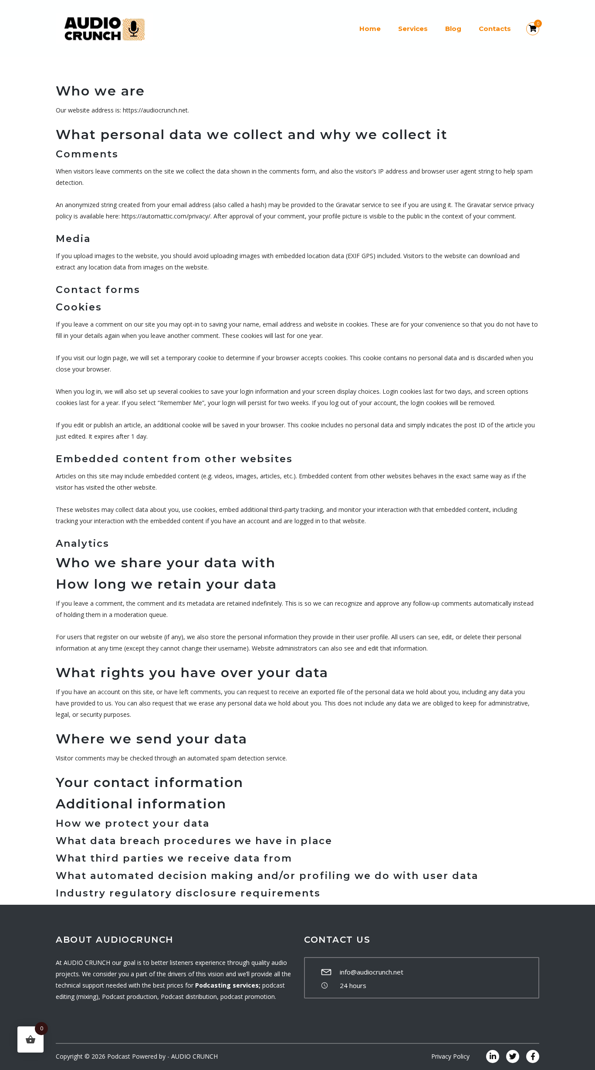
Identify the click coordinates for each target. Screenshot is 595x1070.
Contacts (495, 28)
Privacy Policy (450, 1056)
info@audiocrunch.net (371, 972)
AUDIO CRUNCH (194, 1056)
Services (413, 28)
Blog (453, 28)
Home (370, 28)
